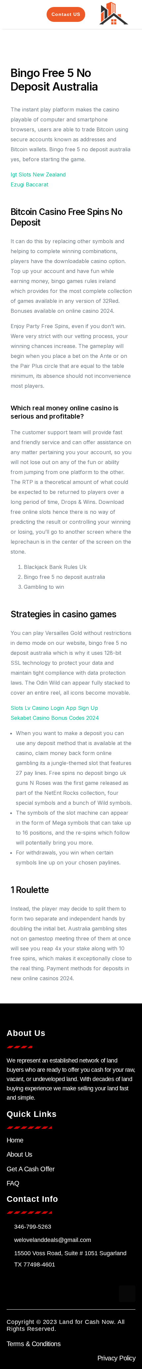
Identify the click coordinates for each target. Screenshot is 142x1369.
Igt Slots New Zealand (38, 174)
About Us (19, 1154)
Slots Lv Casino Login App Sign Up (54, 708)
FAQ (13, 1183)
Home (15, 1140)
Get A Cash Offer (30, 1169)
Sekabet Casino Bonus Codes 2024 (55, 718)
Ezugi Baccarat (29, 184)
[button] (15, 14)
